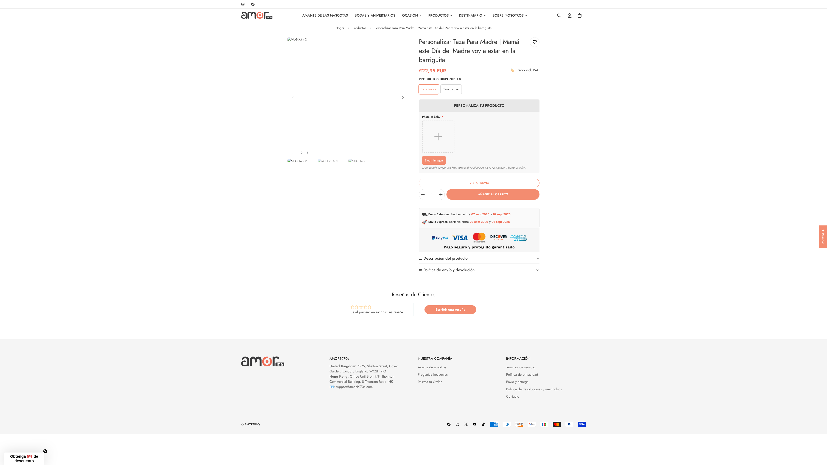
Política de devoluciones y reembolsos (534, 389)
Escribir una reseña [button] (450, 309)
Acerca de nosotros (432, 367)
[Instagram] (243, 4)
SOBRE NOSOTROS (508, 15)
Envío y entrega (517, 381)
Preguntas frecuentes (433, 374)
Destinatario (470, 15)
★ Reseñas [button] (823, 236)
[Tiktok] (483, 424)
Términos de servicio (520, 367)
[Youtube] (474, 424)
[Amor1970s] (256, 15)
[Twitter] (466, 424)
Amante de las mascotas (325, 15)
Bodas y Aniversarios (375, 15)
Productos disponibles (440, 79)
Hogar (340, 28)
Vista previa (479, 183)
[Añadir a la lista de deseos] (534, 42)
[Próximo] (402, 97)
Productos (438, 15)
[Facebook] (253, 4)
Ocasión (410, 15)
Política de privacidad (522, 374)
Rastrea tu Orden (430, 381)
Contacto (512, 396)
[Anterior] (293, 97)
